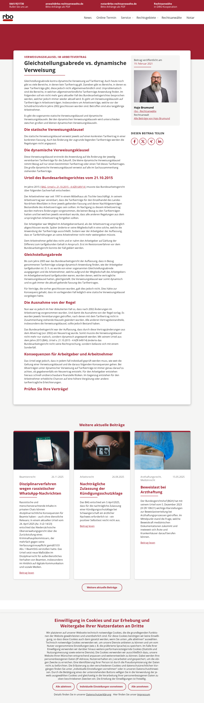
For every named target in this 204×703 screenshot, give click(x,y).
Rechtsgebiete (146, 18)
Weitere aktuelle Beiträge (102, 587)
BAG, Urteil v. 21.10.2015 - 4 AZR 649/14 (63, 186)
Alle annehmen (139, 686)
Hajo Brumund (144, 107)
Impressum (143, 694)
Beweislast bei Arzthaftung (153, 489)
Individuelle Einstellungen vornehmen (101, 686)
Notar (190, 18)
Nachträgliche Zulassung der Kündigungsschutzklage (101, 488)
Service (126, 18)
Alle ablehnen (63, 686)
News (88, 18)
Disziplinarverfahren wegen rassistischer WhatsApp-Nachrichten (40, 488)
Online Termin (106, 18)
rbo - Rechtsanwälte (145, 111)
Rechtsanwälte (172, 18)
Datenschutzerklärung (98, 694)
